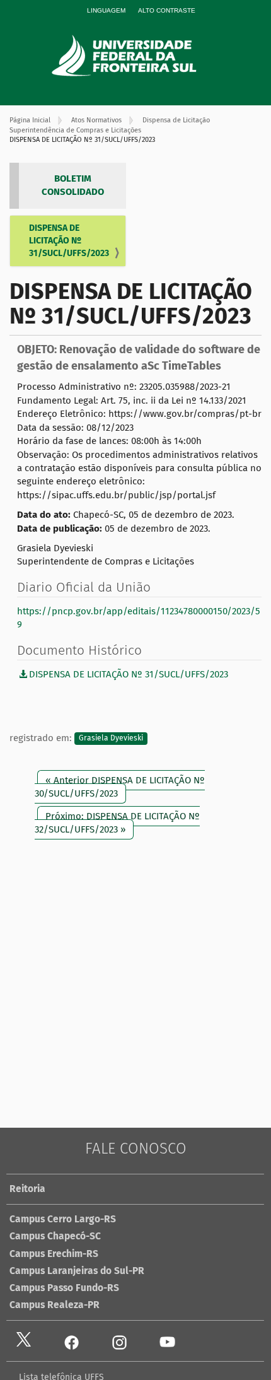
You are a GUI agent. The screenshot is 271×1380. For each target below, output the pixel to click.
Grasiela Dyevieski (111, 738)
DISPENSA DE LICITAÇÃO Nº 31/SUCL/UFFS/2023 (69, 241)
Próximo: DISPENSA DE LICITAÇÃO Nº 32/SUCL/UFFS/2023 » (117, 822)
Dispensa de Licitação (176, 120)
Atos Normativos (96, 120)
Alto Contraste (166, 10)
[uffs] (142, 55)
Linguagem (106, 10)
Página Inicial (29, 120)
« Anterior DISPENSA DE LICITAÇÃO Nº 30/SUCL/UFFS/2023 (120, 787)
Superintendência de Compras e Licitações (75, 130)
